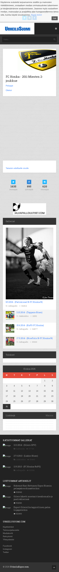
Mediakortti (8, 533)
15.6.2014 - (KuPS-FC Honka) (30, 325)
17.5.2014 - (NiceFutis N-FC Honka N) (34, 338)
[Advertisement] (29, 130)
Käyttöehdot (8, 527)
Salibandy (20, 448)
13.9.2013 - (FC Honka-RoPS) (27, 466)
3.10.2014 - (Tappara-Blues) (29, 312)
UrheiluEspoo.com (19, 566)
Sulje (54, 18)
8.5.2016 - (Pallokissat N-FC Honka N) (24, 302)
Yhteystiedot (8, 539)
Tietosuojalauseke (11, 530)
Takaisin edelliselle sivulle (17, 168)
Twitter (6, 552)
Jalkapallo (12, 306)
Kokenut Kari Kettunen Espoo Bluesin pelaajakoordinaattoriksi (33, 487)
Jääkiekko (24, 316)
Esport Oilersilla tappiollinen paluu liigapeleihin (32, 508)
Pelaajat (9, 86)
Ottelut (9, 90)
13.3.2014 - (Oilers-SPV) (25, 445)
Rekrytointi (7, 536)
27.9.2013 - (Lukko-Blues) (26, 455)
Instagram (7, 549)
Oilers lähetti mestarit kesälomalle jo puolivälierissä (33, 497)
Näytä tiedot (36, 15)
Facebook (7, 546)
